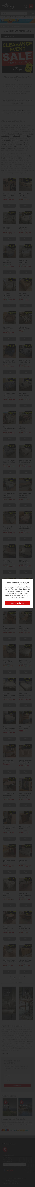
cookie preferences (17, 597)
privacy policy (11, 593)
